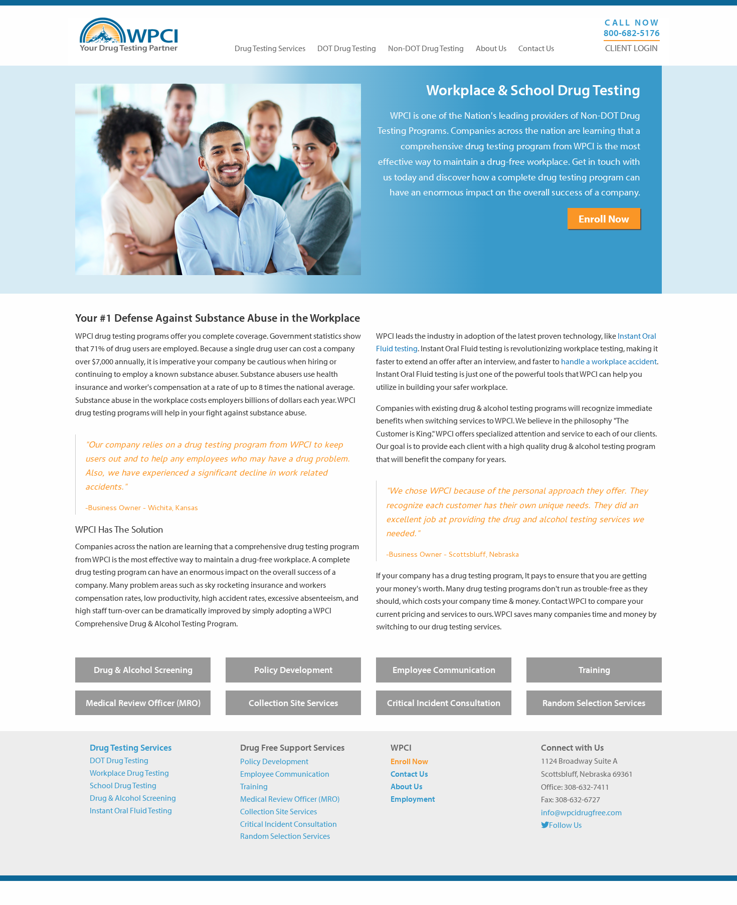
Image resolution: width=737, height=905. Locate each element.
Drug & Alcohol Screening (143, 669)
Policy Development (293, 669)
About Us (491, 48)
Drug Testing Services (270, 48)
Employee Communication (444, 669)
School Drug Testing (123, 785)
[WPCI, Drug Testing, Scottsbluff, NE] (578, 848)
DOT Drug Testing (346, 48)
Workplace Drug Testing (129, 773)
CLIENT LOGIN (631, 48)
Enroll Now (604, 218)
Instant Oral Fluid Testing (131, 810)
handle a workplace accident (609, 361)
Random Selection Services (594, 703)
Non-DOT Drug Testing (426, 48)
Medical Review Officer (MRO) (143, 703)
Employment (413, 799)
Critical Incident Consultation (443, 703)
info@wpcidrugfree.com (581, 812)
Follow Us (565, 825)
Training (594, 669)
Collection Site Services (293, 703)
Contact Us (536, 48)
